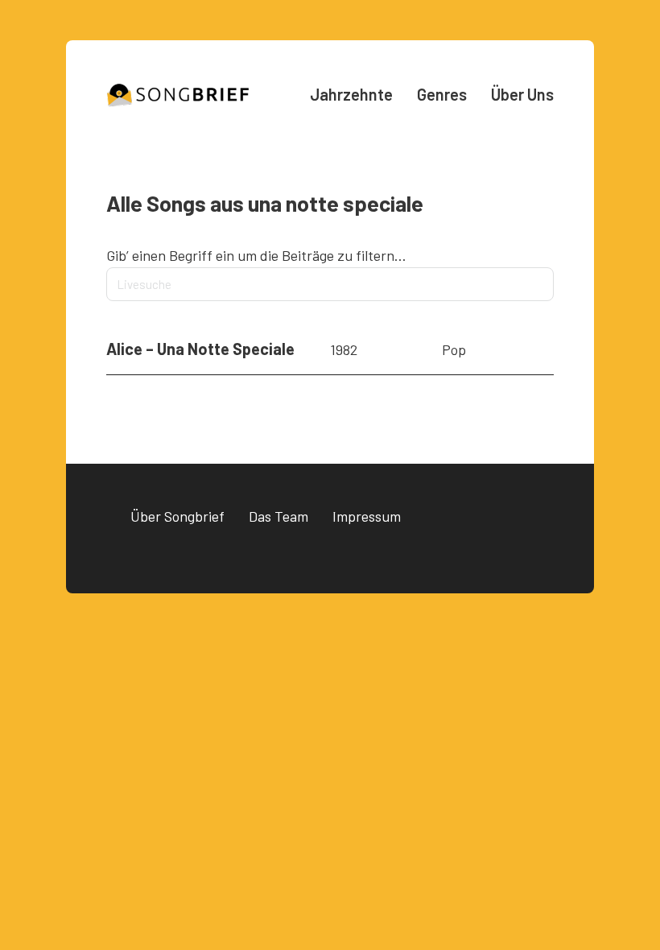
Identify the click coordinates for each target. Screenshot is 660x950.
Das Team (278, 516)
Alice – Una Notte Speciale (200, 348)
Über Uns (522, 94)
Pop (454, 349)
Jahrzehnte (351, 94)
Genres (442, 94)
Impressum (366, 516)
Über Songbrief (177, 516)
